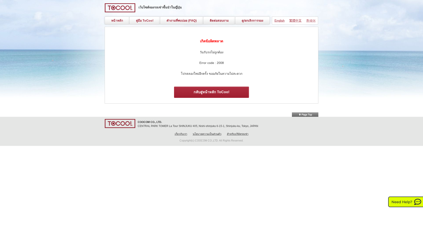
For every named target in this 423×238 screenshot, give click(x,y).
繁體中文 (295, 20)
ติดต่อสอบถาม (219, 20)
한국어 (310, 20)
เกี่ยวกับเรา (181, 134)
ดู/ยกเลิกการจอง (252, 20)
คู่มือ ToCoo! (145, 20)
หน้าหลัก (117, 20)
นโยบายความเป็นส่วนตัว (207, 134)
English (280, 20)
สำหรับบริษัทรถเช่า (238, 134)
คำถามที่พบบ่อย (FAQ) (182, 20)
